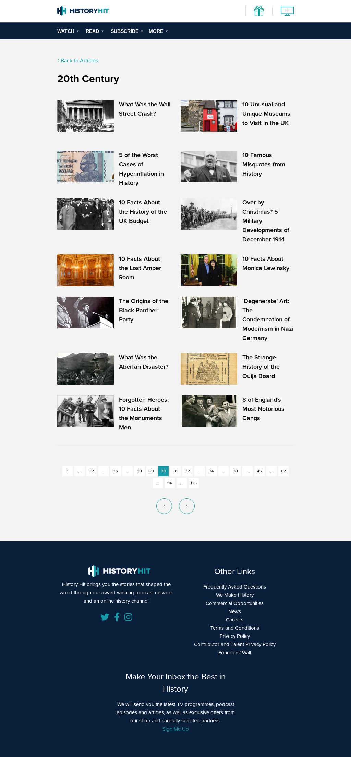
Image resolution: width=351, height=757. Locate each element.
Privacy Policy (235, 636)
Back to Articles (78, 60)
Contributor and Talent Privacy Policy (235, 644)
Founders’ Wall (234, 652)
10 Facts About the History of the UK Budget (143, 211)
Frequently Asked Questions (234, 587)
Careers (234, 619)
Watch (65, 31)
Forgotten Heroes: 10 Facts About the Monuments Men (144, 413)
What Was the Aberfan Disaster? (143, 362)
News (234, 611)
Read (92, 31)
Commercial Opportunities (235, 603)
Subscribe (124, 31)
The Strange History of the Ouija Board (261, 366)
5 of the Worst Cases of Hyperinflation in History (141, 169)
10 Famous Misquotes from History (263, 164)
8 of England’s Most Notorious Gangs (263, 408)
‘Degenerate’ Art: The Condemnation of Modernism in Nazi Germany (267, 319)
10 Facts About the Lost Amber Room (140, 268)
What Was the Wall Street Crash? (144, 109)
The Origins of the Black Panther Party (143, 310)
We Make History (235, 595)
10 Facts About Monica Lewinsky (265, 263)
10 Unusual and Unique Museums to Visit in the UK (266, 113)
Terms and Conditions (234, 628)
